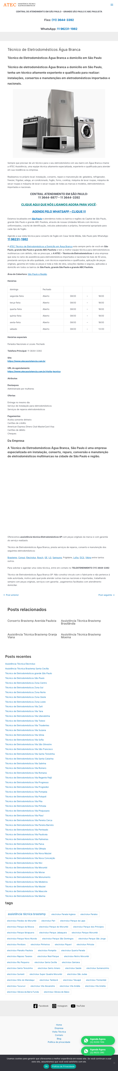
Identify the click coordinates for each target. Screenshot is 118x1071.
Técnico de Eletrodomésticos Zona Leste (25, 702)
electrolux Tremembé (96, 980)
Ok (46, 1066)
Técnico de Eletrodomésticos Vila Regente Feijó (28, 777)
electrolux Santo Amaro (49, 968)
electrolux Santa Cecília (46, 962)
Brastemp (12, 557)
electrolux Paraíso (89, 914)
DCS (82, 557)
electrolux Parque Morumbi (85, 932)
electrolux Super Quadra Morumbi (46, 974)
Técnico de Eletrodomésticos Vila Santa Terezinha (30, 754)
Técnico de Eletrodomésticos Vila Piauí (24, 815)
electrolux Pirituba (85, 944)
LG (50, 557)
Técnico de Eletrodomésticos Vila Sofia (24, 739)
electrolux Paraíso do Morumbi (21, 920)
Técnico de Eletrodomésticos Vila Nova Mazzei (28, 853)
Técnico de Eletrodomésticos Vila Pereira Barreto (29, 825)
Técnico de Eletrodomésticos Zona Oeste (25, 697)
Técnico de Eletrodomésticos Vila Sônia (24, 735)
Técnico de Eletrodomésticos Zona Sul (24, 687)
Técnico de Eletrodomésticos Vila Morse (25, 872)
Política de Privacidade (63, 1066)
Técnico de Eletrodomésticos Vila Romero (25, 768)
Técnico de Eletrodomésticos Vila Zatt (24, 706)
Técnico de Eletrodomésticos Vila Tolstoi (25, 721)
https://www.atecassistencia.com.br (26, 361)
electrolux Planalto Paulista (20, 950)
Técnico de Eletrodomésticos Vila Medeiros (26, 882)
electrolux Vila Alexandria (43, 986)
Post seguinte (106, 595)
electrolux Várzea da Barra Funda (23, 992)
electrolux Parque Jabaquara (53, 932)
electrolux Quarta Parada (73, 950)
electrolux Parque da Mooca (20, 926)
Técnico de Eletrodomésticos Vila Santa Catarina (29, 758)
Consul (21, 557)
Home (59, 1025)
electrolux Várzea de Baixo (56, 992)
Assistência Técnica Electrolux (20, 664)
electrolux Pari (48, 920)
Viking (88, 557)
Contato (59, 1035)
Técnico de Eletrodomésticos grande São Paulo (28, 673)
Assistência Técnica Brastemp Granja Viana (32, 636)
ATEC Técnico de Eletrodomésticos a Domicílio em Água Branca (41, 246)
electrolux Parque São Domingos (57, 938)
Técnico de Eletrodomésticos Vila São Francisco (29, 749)
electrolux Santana (71, 962)
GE (46, 557)
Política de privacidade (59, 1042)
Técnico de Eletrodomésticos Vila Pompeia (26, 792)
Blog (59, 1038)
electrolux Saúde (73, 968)
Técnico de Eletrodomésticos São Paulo (24, 678)
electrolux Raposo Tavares (19, 956)
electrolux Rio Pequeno (18, 962)
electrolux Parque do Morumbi (53, 926)
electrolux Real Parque (48, 956)
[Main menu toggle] (112, 5)
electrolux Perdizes (16, 944)
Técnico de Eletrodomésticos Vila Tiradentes (27, 725)
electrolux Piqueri (63, 944)
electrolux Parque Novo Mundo (22, 938)
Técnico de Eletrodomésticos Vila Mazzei (25, 886)
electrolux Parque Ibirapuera (20, 932)
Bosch (40, 557)
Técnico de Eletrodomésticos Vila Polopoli (25, 796)
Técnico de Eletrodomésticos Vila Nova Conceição (30, 858)
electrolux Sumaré (15, 974)
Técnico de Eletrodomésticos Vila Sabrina (25, 763)
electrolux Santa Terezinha (20, 968)
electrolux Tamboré (49, 980)
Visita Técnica (59, 1031)
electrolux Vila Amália (70, 986)
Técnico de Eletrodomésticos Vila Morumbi (26, 867)
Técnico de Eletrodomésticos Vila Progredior (27, 787)
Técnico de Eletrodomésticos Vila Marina (25, 896)
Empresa (59, 1028)
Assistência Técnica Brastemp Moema (81, 636)
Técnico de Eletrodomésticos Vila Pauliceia (26, 834)
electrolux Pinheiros (40, 944)
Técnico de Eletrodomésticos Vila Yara (24, 711)
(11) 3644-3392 (63, 20)
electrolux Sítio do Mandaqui (20, 980)
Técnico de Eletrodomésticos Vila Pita (23, 801)
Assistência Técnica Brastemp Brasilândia (81, 622)
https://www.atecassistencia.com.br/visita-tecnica (34, 371)
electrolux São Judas (77, 974)
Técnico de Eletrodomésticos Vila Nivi (23, 863)
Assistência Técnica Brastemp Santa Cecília (27, 668)
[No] (114, 1062)
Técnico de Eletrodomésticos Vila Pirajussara (27, 810)
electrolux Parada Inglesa (63, 914)
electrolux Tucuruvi (16, 986)
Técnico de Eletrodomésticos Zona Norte (25, 692)
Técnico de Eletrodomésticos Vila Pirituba (25, 806)
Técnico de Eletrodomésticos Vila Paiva (24, 844)
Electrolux (31, 557)
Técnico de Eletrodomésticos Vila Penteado (26, 829)
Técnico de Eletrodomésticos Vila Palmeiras (26, 839)
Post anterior (11, 595)
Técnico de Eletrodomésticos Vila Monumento (27, 877)
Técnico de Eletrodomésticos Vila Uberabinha (27, 716)
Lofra (76, 557)
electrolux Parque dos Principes (88, 926)
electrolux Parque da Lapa (72, 920)
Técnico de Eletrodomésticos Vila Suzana (25, 730)
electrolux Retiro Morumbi (76, 956)
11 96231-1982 (67, 29)
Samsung (57, 557)
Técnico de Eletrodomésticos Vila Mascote (26, 891)
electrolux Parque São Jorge (92, 938)
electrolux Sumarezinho (98, 968)
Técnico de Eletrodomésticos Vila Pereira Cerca (28, 820)
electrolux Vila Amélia (95, 986)
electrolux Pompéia (47, 950)
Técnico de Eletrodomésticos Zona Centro (26, 683)
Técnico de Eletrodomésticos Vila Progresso (27, 782)
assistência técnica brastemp (27, 914)
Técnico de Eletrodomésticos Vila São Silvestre (28, 744)
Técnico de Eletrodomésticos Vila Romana (26, 773)
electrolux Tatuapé (72, 980)
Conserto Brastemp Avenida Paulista (32, 620)
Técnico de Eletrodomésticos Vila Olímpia (25, 848)
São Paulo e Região (37, 274)
